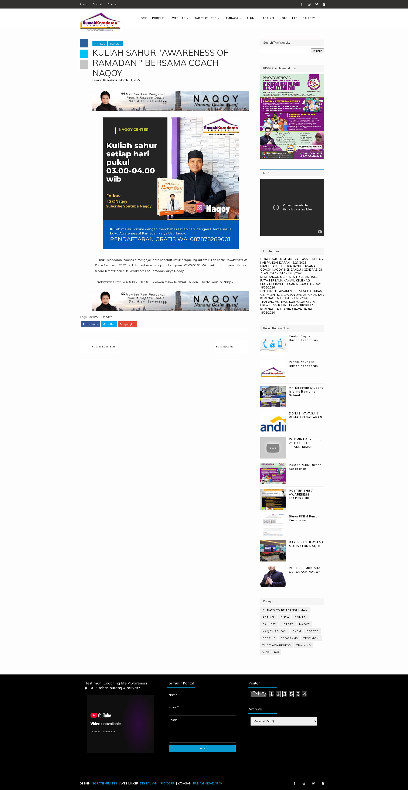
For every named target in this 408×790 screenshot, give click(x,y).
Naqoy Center (205, 18)
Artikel (269, 18)
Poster (312, 631)
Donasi (112, 4)
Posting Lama (225, 346)
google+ (129, 324)
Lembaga (231, 18)
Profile (158, 18)
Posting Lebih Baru (104, 346)
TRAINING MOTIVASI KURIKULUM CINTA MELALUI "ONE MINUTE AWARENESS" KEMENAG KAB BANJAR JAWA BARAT (287, 305)
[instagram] (309, 4)
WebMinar (270, 652)
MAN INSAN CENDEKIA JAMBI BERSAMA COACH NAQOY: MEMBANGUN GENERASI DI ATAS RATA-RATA (291, 269)
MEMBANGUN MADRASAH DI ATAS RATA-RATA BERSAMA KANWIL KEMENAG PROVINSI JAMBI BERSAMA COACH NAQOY (290, 280)
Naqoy (304, 624)
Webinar (179, 18)
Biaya (284, 617)
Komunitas (289, 18)
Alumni (252, 18)
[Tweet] (84, 54)
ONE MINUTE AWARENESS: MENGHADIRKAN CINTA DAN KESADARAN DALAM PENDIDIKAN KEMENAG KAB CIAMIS (292, 294)
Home (143, 18)
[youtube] (324, 4)
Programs (289, 638)
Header (115, 43)
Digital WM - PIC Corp (157, 783)
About (83, 4)
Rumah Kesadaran (105, 80)
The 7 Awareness (276, 645)
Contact (97, 4)
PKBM (297, 631)
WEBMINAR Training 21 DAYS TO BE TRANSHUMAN (305, 443)
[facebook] (302, 4)
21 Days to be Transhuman (284, 610)
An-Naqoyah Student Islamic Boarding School (306, 391)
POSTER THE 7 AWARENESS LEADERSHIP (301, 494)
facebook (91, 324)
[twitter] (316, 4)
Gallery (309, 18)
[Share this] (84, 43)
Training (303, 645)
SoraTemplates (104, 783)
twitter (110, 324)
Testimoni (311, 638)
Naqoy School (274, 631)
